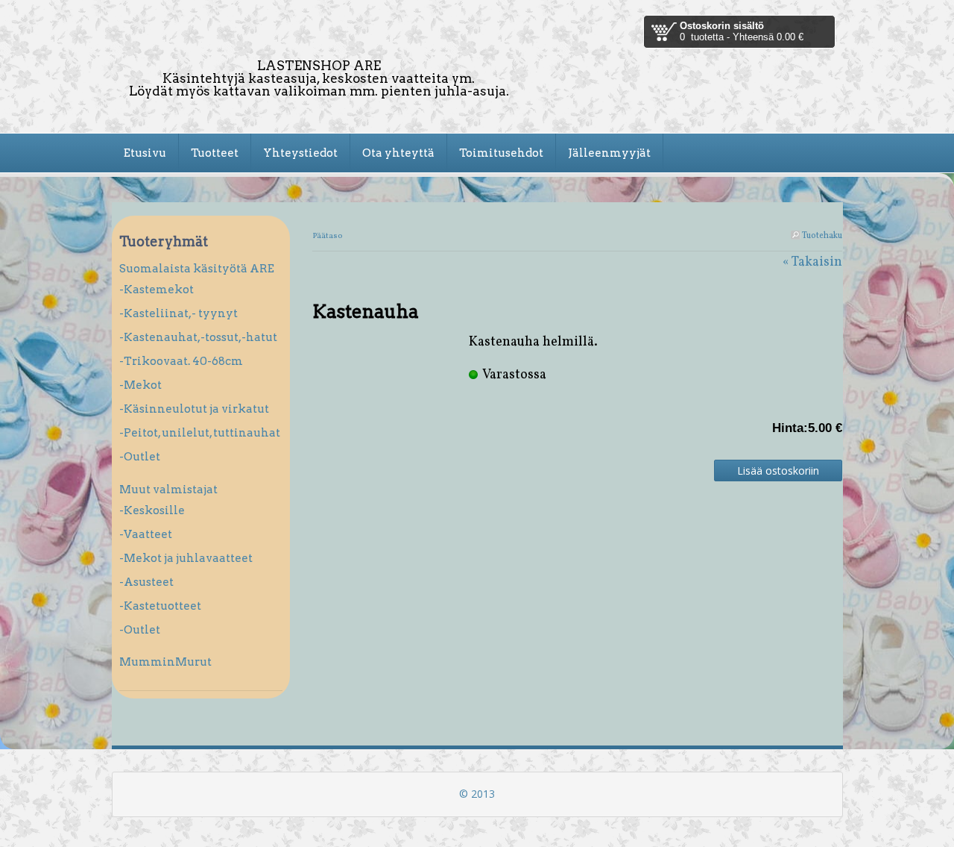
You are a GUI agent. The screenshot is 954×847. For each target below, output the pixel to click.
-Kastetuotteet (160, 606)
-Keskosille (152, 510)
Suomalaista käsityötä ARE (196, 268)
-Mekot (140, 385)
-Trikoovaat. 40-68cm (181, 361)
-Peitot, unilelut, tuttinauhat (199, 433)
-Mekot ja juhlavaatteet (186, 558)
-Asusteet (146, 582)
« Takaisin (812, 262)
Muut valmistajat (168, 489)
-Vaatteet (145, 534)
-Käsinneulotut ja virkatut (194, 409)
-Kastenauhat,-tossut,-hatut (198, 337)
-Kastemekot (156, 289)
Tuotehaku (821, 236)
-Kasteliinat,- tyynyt (178, 313)
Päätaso (327, 236)
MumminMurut (165, 662)
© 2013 (477, 794)
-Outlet (139, 456)
